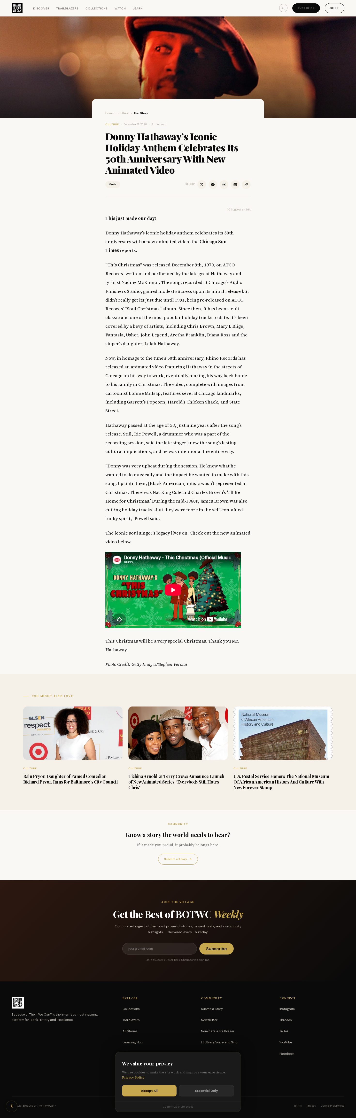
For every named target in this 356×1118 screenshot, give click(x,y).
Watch (120, 8)
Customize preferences (178, 1106)
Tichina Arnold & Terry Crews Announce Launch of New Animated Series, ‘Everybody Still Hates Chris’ (176, 782)
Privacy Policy (133, 1077)
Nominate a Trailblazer (217, 1031)
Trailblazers (67, 8)
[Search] (283, 8)
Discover (41, 8)
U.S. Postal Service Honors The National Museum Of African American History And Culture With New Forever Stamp (281, 782)
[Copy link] (246, 184)
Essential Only (206, 1091)
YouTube (285, 1042)
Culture (123, 113)
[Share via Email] (235, 184)
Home (109, 113)
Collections (96, 8)
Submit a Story (178, 859)
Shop (334, 8)
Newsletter (209, 1020)
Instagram (287, 1009)
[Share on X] (201, 184)
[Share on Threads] (224, 184)
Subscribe (306, 8)
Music (113, 184)
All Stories (130, 1031)
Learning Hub (133, 1042)
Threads (285, 1020)
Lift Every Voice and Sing (219, 1042)
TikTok (284, 1031)
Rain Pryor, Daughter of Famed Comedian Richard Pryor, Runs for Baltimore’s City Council (70, 779)
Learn (138, 8)
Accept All (149, 1091)
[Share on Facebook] (213, 184)
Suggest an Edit (241, 209)
